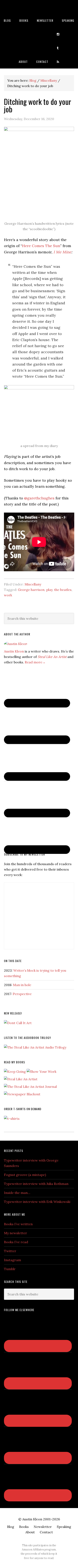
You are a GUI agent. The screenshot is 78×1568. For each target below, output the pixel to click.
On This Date (13, 961)
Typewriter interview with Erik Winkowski (37, 1202)
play (49, 590)
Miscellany (33, 584)
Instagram (12, 1260)
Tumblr (10, 1269)
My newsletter (15, 1233)
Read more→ (35, 662)
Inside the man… (17, 1193)
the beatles (63, 590)
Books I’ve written (18, 1224)
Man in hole (22, 985)
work (8, 595)
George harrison (31, 590)
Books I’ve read (16, 1242)
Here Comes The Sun (41, 245)
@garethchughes (39, 498)
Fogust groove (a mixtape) (25, 1175)
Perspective (22, 994)
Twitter (10, 1251)
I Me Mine (62, 252)
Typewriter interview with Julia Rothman (36, 1184)
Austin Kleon (39, 7)
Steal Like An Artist (52, 657)
